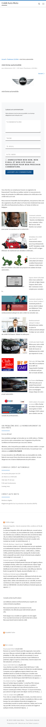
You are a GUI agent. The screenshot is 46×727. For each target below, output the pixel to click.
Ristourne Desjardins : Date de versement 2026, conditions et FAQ (22, 526)
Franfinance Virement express (11, 574)
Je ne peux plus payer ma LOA (11, 473)
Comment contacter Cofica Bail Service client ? (36, 217)
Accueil (4, 59)
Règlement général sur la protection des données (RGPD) (19, 503)
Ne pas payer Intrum (9, 649)
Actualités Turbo (10, 632)
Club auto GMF (33, 361)
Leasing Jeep (6, 486)
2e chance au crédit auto (9, 477)
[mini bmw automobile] (23, 81)
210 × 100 (16, 68)
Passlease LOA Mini (13, 59)
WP (16, 723)
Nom (9, 138)
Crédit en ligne (9, 522)
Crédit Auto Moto (18, 720)
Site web (11, 154)
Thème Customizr (33, 723)
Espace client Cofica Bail (36, 278)
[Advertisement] (23, 31)
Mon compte (9, 645)
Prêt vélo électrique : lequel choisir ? (13, 544)
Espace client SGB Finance (10, 665)
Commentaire (14, 122)
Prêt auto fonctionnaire (9, 483)
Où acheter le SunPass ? (10, 681)
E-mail (10, 146)
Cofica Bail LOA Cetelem (36, 258)
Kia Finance (32, 380)
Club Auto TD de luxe (8, 480)
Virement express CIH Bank (11, 560)
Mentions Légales (7, 500)
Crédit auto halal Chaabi (36, 342)
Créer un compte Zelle (9, 695)
